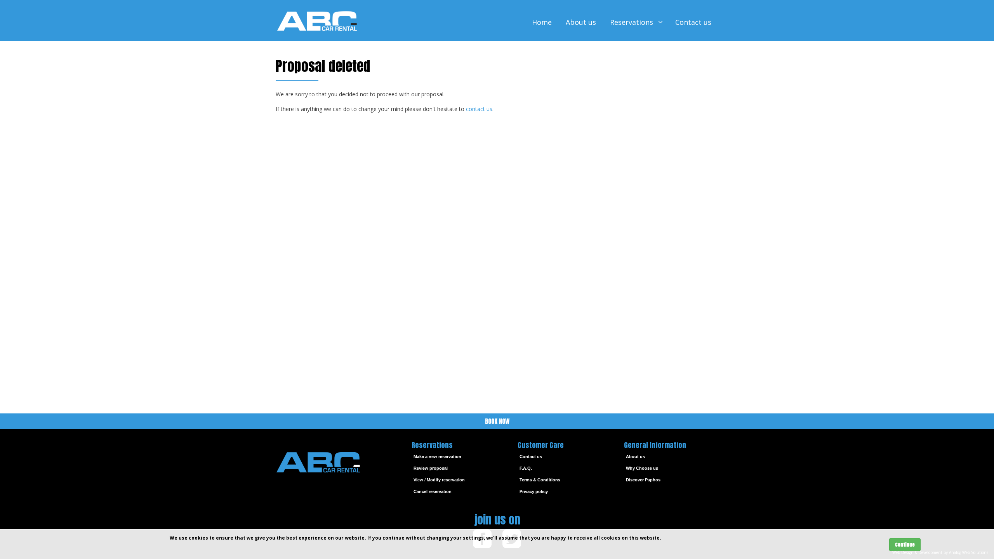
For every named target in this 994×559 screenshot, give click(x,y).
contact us (479, 109)
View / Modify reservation (439, 479)
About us (581, 22)
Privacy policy (534, 491)
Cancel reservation (433, 491)
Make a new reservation (437, 456)
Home (542, 22)
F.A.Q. (526, 468)
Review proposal (431, 468)
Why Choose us (642, 468)
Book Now (497, 421)
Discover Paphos (643, 479)
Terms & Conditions (540, 479)
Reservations (632, 22)
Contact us (693, 22)
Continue (905, 544)
